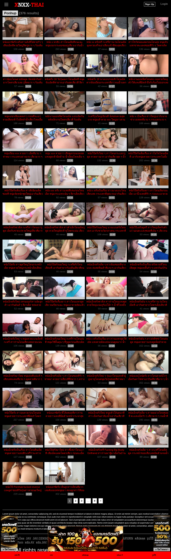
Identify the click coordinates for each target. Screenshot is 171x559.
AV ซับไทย (18, 538)
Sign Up (149, 4)
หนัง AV (29, 542)
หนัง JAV (41, 542)
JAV (28, 538)
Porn (20, 542)
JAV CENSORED (43, 538)
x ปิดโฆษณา (9, 549)
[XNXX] (29, 4)
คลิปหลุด (140, 538)
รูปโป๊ (150, 538)
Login (164, 3)
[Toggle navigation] (8, 4)
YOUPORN (126, 538)
